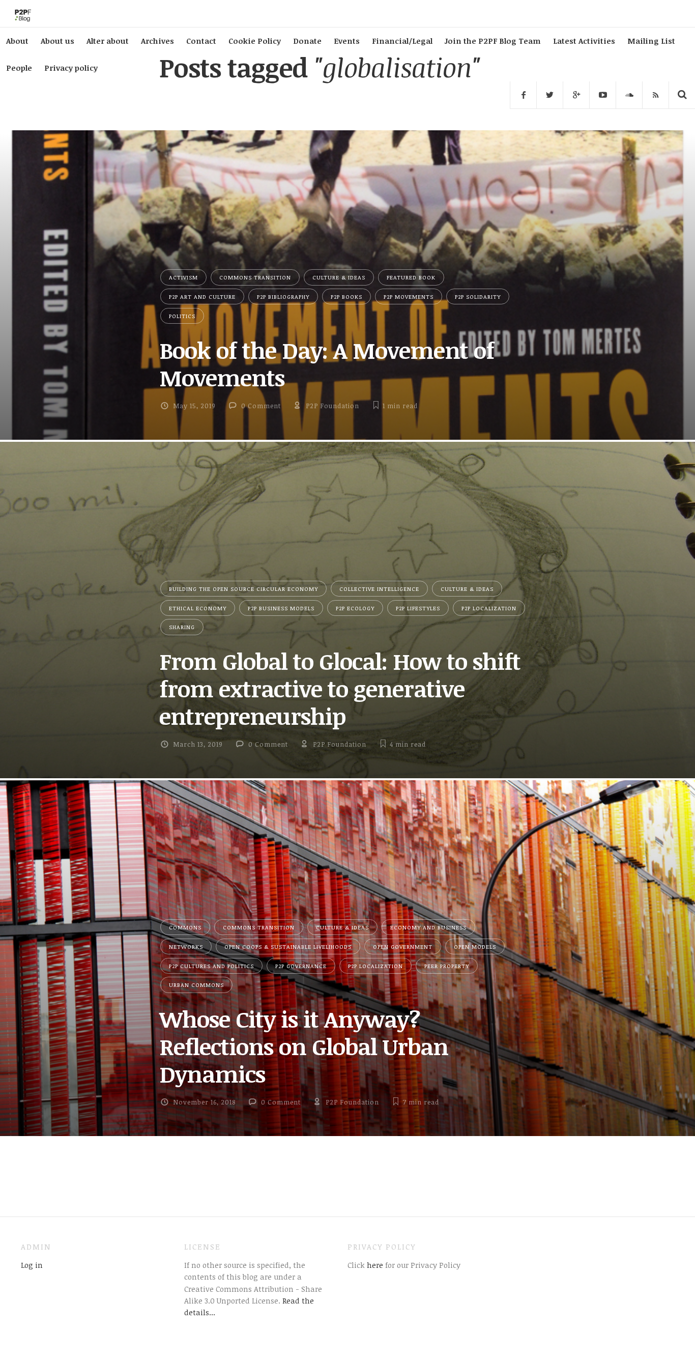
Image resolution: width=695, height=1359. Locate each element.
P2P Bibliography (283, 296)
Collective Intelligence (379, 588)
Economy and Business (428, 927)
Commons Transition (255, 277)
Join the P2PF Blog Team (493, 41)
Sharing (182, 627)
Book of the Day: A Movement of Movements (326, 363)
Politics (182, 316)
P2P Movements (408, 296)
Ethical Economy (197, 608)
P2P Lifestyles (418, 608)
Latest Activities (584, 41)
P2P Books (346, 296)
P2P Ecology (355, 608)
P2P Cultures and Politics (211, 966)
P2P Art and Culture (202, 296)
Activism (183, 277)
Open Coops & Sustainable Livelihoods (288, 946)
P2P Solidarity (478, 296)
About (17, 41)
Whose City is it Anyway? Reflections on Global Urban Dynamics (303, 1046)
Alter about (107, 41)
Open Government (402, 946)
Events (347, 41)
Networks (186, 946)
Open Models (475, 946)
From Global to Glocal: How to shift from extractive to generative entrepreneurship (339, 688)
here (374, 1265)
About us (57, 41)
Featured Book (411, 277)
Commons (185, 927)
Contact (201, 41)
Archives (157, 41)
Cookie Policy (254, 41)
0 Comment (261, 405)
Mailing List (651, 41)
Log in (32, 1265)
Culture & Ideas (338, 277)
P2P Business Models (281, 608)
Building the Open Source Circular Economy (243, 588)
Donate (307, 41)
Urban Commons (196, 984)
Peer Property (446, 966)
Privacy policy (71, 68)
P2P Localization (488, 608)
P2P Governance (301, 966)
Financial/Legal (402, 41)
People (19, 68)
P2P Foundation (332, 405)
